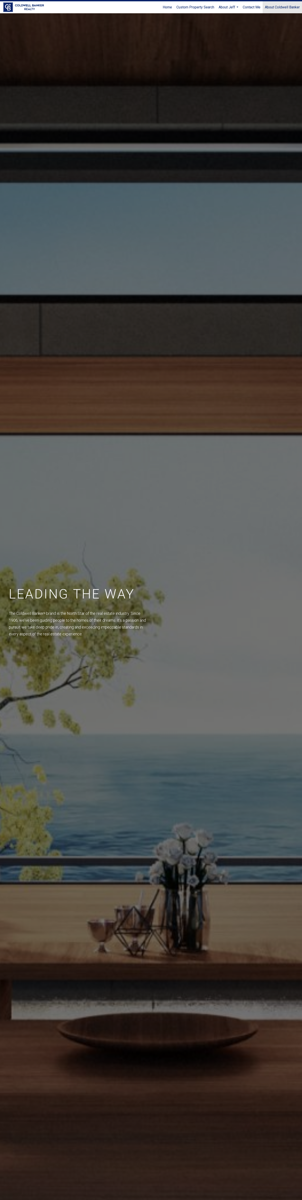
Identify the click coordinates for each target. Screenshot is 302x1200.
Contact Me (251, 7)
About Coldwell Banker (282, 7)
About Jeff (229, 9)
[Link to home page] (25, 7)
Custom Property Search (195, 7)
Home (167, 7)
